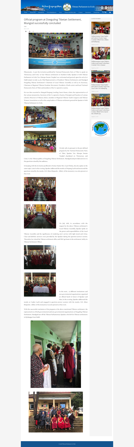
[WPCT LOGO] (100, 128)
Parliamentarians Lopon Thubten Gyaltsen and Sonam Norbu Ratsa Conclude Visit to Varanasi (100, 63)
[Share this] (29, 31)
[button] (106, 12)
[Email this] (26, 31)
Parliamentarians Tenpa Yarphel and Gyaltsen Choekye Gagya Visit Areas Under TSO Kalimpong (100, 86)
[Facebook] (110, 12)
